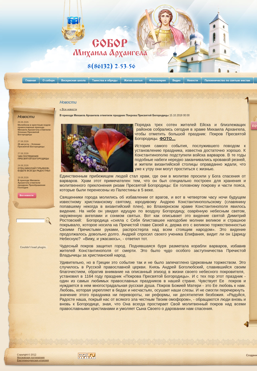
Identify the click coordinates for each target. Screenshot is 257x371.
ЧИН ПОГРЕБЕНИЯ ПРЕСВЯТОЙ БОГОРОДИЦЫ (33, 157)
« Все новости (68, 109)
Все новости (27, 195)
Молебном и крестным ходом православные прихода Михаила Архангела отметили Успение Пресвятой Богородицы (34, 130)
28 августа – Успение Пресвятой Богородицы (31, 145)
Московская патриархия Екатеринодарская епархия (33, 359)
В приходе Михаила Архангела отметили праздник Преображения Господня (31, 184)
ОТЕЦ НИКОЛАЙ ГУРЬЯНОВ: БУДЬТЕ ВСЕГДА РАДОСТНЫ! (34, 169)
